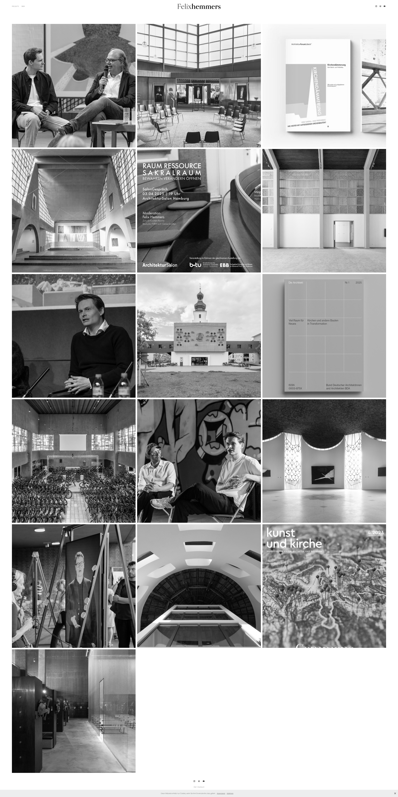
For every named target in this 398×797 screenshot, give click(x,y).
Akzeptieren (221, 793)
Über (23, 6)
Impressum (200, 787)
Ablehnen (230, 793)
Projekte (15, 6)
